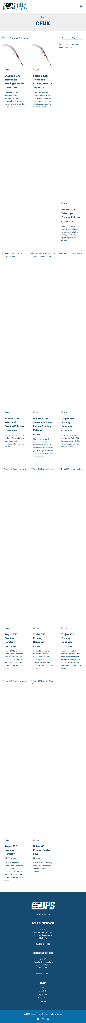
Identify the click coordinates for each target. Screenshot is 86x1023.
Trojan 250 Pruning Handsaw (11, 850)
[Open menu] (81, 6)
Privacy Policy (43, 998)
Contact (43, 1001)
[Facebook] (38, 1019)
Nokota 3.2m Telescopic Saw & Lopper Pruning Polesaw (43, 424)
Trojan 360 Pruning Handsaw (67, 422)
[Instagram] (43, 1019)
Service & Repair (43, 991)
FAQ (43, 987)
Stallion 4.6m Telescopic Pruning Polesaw (42, 79)
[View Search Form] (76, 6)
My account (43, 994)
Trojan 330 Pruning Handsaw (11, 638)
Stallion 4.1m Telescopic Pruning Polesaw (71, 213)
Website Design (56, 1014)
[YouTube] (48, 1019)
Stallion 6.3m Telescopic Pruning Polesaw (14, 79)
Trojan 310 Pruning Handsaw (39, 638)
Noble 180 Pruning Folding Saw (42, 850)
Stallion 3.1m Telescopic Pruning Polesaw (14, 422)
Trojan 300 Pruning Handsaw (67, 638)
